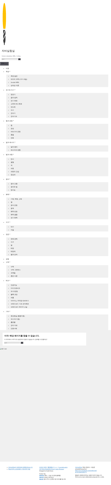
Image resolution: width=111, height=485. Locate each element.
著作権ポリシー (52, 467)
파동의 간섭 (15, 171)
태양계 (13, 251)
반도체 (13, 107)
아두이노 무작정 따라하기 (20, 301)
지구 (7, 222)
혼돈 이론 (14, 276)
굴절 (12, 162)
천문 (7, 234)
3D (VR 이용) (15, 319)
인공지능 (14, 285)
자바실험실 (8, 50)
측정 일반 (14, 76)
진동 (12, 138)
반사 (12, 159)
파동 (12, 168)
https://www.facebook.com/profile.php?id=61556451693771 (86, 471)
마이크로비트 (15, 288)
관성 (12, 128)
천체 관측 (14, 239)
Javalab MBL (15, 82)
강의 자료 (14, 325)
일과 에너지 (10, 142)
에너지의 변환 (16, 150)
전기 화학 (14, 218)
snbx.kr (41, 477)
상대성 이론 (15, 85)
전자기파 (14, 116)
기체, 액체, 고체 (16, 199)
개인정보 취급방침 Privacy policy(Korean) (51, 469)
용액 (12, 208)
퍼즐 (12, 297)
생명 (7, 259)
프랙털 (13, 273)
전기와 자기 (10, 90)
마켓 (7, 68)
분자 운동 (14, 205)
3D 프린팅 (14, 291)
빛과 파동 (9, 154)
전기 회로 (14, 101)
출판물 (13, 322)
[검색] (19, 59)
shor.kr (41, 479)
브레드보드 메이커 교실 (19, 307)
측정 (7, 71)
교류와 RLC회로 (16, 104)
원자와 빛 (14, 187)
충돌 (12, 135)
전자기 (13, 113)
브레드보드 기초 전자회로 (20, 304)
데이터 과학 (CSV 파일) (19, 79)
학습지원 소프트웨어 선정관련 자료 (19, 469)
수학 (7, 262)
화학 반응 (14, 211)
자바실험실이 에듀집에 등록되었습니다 (20, 467)
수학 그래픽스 (16, 270)
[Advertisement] (13, 378)
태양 (12, 248)
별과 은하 (14, 254)
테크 (7, 280)
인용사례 (14, 328)
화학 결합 (14, 215)
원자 (7, 179)
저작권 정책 (43, 467)
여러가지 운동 (16, 132)
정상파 (13, 175)
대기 (12, 227)
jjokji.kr (41, 475)
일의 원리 (14, 147)
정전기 (13, 94)
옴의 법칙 (14, 98)
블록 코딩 (14, 294)
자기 (12, 110)
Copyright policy (63, 467)
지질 (12, 230)
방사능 (13, 190)
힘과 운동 (9, 121)
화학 (7, 194)
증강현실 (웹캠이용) (18, 316)
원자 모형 (14, 184)
